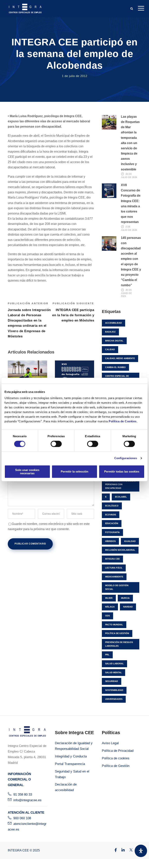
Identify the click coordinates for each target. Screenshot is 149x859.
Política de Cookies (123, 421)
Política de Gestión (115, 766)
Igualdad (130, 541)
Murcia (125, 598)
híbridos (110, 541)
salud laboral (114, 663)
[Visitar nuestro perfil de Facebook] (114, 850)
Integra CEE (112, 559)
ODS (107, 615)
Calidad (110, 349)
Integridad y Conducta (71, 756)
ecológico (112, 506)
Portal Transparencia (70, 764)
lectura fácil (113, 568)
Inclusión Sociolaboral (120, 550)
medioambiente (114, 577)
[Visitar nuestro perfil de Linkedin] (121, 850)
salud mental (113, 672)
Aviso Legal (110, 743)
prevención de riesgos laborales (119, 644)
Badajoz (110, 332)
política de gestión (117, 633)
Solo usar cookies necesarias (27, 471)
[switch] (56, 444)
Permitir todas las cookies (121, 471)
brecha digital (114, 341)
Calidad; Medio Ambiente (120, 358)
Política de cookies (115, 758)
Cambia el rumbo (115, 367)
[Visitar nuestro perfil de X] (129, 850)
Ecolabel (121, 497)
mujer (109, 598)
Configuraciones (125, 458)
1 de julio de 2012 (74, 76)
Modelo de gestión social (116, 587)
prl (107, 654)
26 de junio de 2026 (126, 293)
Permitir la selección (74, 471)
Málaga (110, 607)
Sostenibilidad (114, 690)
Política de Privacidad (117, 751)
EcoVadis (110, 514)
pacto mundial (114, 624)
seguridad (111, 681)
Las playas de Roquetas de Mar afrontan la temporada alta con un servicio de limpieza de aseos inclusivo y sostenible (130, 143)
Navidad (128, 607)
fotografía (112, 532)
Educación (111, 523)
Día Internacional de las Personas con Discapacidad (120, 484)
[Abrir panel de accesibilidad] (141, 851)
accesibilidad (113, 323)
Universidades (113, 699)
